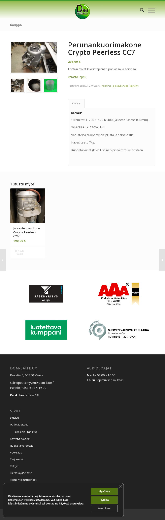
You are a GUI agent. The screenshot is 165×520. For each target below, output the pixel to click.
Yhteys (14, 466)
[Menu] (149, 10)
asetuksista (77, 503)
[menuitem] (140, 10)
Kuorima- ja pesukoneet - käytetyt (120, 85)
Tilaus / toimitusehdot (23, 480)
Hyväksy (104, 491)
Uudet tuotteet (19, 424)
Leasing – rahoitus (26, 432)
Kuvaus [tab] (76, 103)
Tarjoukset (16, 459)
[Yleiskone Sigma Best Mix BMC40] (3, 260)
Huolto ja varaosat (21, 445)
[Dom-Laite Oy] (82, 10)
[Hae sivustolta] (140, 10)
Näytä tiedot (20, 252)
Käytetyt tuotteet (20, 439)
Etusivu (14, 417)
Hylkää (104, 500)
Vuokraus (16, 452)
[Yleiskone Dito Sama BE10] (162, 260)
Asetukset (104, 508)
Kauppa (16, 25)
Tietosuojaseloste (21, 473)
